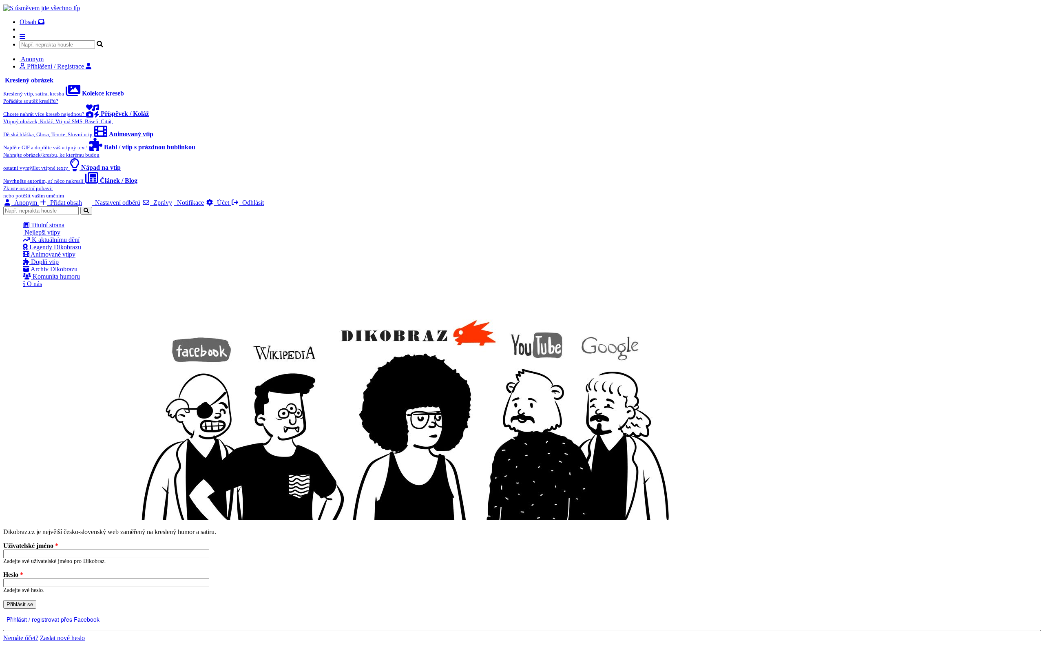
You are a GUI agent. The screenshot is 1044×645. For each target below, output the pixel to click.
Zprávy (161, 202)
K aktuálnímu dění (55, 239)
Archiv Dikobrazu (53, 269)
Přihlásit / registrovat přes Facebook (52, 619)
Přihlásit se (20, 604)
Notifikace (189, 202)
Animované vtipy (52, 254)
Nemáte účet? (20, 637)
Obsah (29, 21)
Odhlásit (251, 202)
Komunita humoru (55, 276)
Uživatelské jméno (30, 545)
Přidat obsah (64, 202)
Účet (222, 202)
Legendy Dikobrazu (54, 247)
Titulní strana (46, 225)
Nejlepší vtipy (41, 232)
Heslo (13, 574)
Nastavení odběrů (116, 202)
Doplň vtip (44, 261)
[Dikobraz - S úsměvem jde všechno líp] (41, 7)
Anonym (25, 202)
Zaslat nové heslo (62, 637)
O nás (33, 283)
